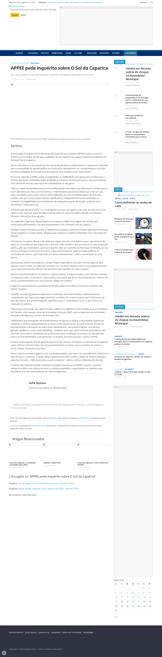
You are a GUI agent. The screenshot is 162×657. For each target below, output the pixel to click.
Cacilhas (118, 369)
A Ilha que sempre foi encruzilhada (134, 116)
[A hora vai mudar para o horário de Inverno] (143, 250)
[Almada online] (11, 53)
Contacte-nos (43, 632)
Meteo (118, 198)
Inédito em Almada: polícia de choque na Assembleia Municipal (75, 2)
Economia (33, 53)
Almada (19, 53)
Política (45, 53)
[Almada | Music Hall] (59, 444)
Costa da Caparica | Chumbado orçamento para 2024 (22, 464)
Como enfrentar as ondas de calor (133, 204)
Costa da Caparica (20, 63)
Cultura (78, 53)
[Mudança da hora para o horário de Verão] (143, 219)
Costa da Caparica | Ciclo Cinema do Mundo (93, 464)
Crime (68, 53)
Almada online (84, 418)
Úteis (118, 189)
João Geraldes (131, 142)
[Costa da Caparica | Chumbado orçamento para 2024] (25, 444)
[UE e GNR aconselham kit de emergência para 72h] (143, 234)
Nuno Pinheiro (131, 108)
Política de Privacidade (71, 632)
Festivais (35, 63)
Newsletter (55, 632)
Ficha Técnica (31, 632)
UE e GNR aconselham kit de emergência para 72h (124, 236)
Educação (92, 53)
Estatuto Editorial (16, 632)
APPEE (16, 404)
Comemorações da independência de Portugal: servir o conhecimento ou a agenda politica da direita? (136, 99)
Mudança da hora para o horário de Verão (123, 220)
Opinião (116, 53)
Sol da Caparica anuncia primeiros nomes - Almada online (46, 483)
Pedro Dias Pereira (133, 123)
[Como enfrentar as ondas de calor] (133, 195)
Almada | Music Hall (52, 463)
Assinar (15, 15)
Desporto (104, 53)
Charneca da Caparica (125, 354)
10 (116, 597)
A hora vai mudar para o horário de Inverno (123, 250)
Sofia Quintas (32, 79)
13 (133, 597)
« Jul (115, 617)
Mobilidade (57, 53)
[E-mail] (15, 398)
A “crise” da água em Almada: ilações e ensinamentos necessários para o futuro (137, 134)
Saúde (125, 198)
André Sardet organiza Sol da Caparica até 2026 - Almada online (48, 488)
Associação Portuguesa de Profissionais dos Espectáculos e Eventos (52, 404)
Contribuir (130, 53)
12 (127, 597)
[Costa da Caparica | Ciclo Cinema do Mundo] (93, 444)
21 (139, 601)
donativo (54, 418)
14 (139, 597)
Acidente (129, 369)
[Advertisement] (106, 26)
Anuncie (13, 425)
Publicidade (88, 632)
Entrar (23, 15)
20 (133, 601)
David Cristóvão (133, 85)
